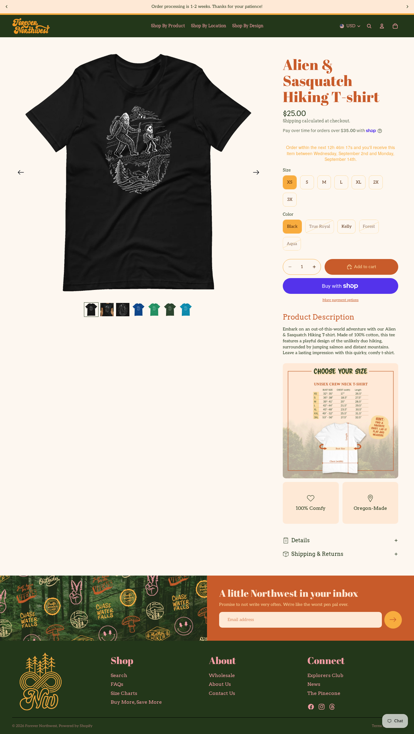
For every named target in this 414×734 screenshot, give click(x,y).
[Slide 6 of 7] (170, 309)
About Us (220, 684)
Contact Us (222, 693)
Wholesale (222, 675)
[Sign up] (393, 620)
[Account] (382, 26)
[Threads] (332, 707)
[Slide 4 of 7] (138, 309)
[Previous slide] (6, 6)
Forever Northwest (41, 726)
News (313, 684)
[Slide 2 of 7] (107, 309)
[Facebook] (311, 707)
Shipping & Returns (317, 554)
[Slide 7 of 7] (185, 309)
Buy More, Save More (136, 702)
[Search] (369, 26)
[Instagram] (321, 707)
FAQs (117, 684)
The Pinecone (323, 693)
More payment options (340, 300)
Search (119, 675)
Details (300, 540)
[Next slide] (407, 6)
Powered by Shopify (75, 726)
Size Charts (124, 693)
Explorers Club (325, 675)
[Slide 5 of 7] (154, 309)
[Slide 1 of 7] (91, 309)
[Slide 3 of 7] (122, 309)
